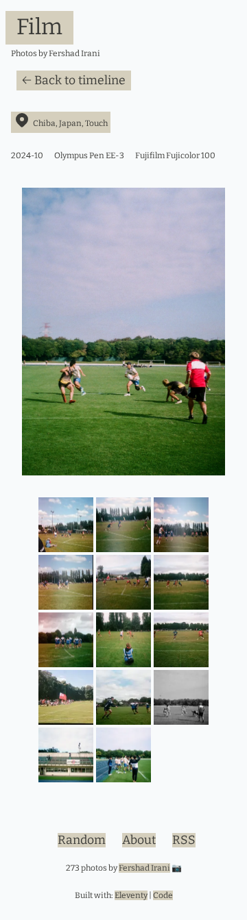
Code (163, 895)
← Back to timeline (74, 80)
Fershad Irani (144, 868)
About (139, 840)
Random (82, 840)
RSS (184, 840)
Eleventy (131, 895)
